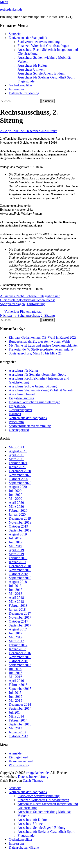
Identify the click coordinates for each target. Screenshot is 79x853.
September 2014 (20, 708)
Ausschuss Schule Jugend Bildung (41, 73)
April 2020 (16, 502)
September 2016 (20, 665)
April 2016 (16, 681)
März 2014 (16, 716)
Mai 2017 (15, 637)
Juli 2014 (15, 712)
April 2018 (16, 597)
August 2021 (18, 451)
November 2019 (20, 522)
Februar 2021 (18, 463)
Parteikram (16, 422)
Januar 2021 (17, 467)
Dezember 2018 (20, 566)
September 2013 (20, 724)
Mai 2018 (15, 593)
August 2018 (18, 582)
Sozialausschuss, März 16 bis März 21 (35, 353)
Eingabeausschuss (21, 398)
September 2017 (20, 625)
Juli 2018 (15, 586)
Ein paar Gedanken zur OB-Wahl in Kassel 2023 (43, 337)
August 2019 (18, 534)
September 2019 (20, 530)
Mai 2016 (15, 677)
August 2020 (18, 487)
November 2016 (20, 657)
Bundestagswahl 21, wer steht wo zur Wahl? (39, 341)
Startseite (15, 34)
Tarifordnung (36, 304)
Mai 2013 (15, 728)
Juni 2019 (15, 542)
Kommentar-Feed (21, 761)
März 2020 (16, 506)
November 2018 (20, 570)
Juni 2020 (15, 495)
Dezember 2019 (20, 518)
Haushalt (15, 414)
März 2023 (16, 447)
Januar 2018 (17, 609)
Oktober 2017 (18, 621)
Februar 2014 (18, 720)
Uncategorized (19, 430)
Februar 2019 (18, 558)
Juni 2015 (15, 696)
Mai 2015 (15, 700)
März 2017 (16, 641)
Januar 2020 (17, 514)
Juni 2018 (15, 590)
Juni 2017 (15, 633)
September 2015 (20, 688)
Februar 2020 (18, 510)
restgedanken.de (11, 9)
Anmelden (16, 753)
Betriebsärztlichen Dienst (37, 300)
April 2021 (16, 455)
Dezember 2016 (20, 653)
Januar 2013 (17, 732)
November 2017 (20, 617)
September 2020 (20, 483)
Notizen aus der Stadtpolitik (28, 38)
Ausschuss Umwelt (31, 69)
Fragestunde (26, 81)
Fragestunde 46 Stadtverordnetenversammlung (41, 349)
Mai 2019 (15, 546)
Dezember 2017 (20, 613)
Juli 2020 (15, 491)
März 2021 (16, 459)
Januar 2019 (17, 562)
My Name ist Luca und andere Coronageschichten (43, 345)
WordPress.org (19, 765)
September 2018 (20, 578)
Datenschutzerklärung (24, 93)
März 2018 (16, 601)
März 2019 (16, 554)
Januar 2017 (17, 649)
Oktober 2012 (18, 736)
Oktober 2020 (18, 479)
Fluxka (52, 131)
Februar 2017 (18, 645)
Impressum (16, 89)
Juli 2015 (15, 692)
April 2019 (16, 550)
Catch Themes (33, 780)
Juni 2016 (15, 673)
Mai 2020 (15, 498)
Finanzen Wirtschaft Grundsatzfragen (43, 45)
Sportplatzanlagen (12, 304)
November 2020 (20, 475)
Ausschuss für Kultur (32, 65)
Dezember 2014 (20, 704)
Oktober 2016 (18, 661)
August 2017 (18, 629)
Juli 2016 (15, 669)
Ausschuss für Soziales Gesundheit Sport (46, 77)
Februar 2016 (18, 685)
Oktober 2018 (18, 574)
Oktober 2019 (18, 526)
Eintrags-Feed (18, 757)
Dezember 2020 (20, 471)
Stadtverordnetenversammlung (39, 42)
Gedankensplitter (20, 85)
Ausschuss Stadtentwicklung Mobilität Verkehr (41, 390)
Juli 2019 (15, 538)
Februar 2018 (18, 605)
